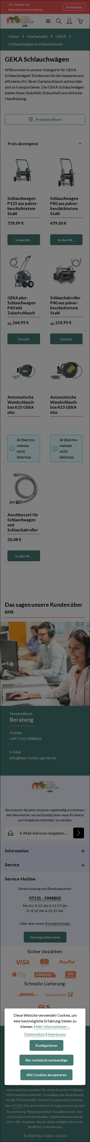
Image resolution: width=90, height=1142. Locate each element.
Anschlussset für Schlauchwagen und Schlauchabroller (22, 521)
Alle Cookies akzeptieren (46, 1075)
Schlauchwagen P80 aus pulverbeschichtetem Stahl (64, 205)
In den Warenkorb (27, 240)
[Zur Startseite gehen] (20, 21)
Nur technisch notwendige (46, 1060)
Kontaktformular (57, 923)
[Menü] (48, 21)
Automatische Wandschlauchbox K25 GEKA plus (21, 404)
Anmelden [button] (74, 7)
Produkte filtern (48, 119)
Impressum (57, 1034)
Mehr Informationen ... (52, 1026)
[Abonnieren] (78, 833)
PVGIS (17, 1106)
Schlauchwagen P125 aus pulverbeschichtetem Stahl (22, 205)
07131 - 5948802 (45, 898)
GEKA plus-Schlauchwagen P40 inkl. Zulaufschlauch (21, 304)
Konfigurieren (46, 1045)
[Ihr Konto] (69, 21)
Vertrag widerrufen (45, 937)
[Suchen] (59, 21)
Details (24, 339)
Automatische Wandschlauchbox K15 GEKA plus (64, 404)
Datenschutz (34, 1034)
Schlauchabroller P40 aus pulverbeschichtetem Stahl (65, 304)
